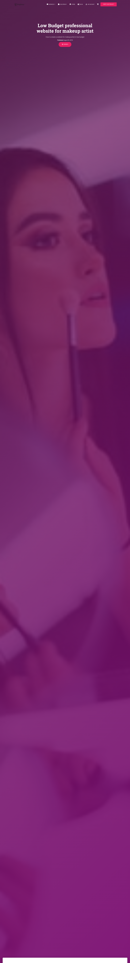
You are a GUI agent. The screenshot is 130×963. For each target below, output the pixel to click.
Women (65, 44)
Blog (80, 4)
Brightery (20, 4)
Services (50, 4)
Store (72, 4)
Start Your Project (108, 4)
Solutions (62, 4)
